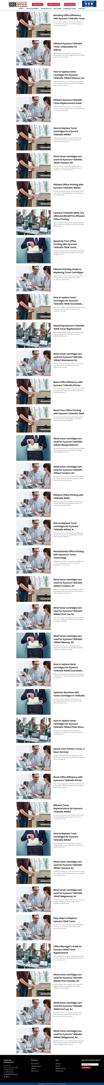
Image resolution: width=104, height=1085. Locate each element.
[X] (92, 4)
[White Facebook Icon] (4, 1077)
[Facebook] (86, 4)
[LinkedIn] (89, 4)
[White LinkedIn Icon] (7, 1077)
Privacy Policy (42, 1084)
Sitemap (63, 1084)
